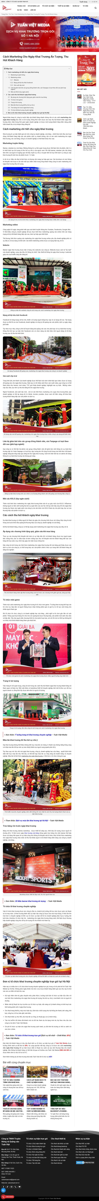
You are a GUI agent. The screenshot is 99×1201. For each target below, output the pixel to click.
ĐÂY (50, 1057)
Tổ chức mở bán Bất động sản (36, 1157)
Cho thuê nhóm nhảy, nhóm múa (86, 1149)
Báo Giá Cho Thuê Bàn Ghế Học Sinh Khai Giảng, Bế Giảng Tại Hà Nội (60, 1081)
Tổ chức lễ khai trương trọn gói (28, 1035)
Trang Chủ (4, 14)
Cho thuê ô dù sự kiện (58, 1160)
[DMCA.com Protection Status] (85, 1162)
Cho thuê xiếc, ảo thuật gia (84, 1152)
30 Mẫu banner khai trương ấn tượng (30, 901)
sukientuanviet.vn (13, 1183)
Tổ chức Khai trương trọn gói (35, 1146)
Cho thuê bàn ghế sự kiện (59, 1155)
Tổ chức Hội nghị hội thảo (34, 1155)
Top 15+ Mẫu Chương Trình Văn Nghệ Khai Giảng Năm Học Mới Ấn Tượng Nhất (12, 1081)
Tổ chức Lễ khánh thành (34, 1149)
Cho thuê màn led (57, 1152)
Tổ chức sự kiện (48, 6)
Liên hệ (33, 10)
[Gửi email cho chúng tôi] (11, 1187)
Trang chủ (21, 6)
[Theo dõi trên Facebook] (89, 2)
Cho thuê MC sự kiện (83, 1143)
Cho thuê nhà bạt (56, 1163)
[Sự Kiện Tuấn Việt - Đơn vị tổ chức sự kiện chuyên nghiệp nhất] (7, 8)
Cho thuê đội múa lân (83, 1155)
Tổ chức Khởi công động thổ (35, 1152)
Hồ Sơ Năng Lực (34, 6)
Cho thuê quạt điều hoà (58, 1157)
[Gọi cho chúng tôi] (15, 1187)
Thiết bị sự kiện (63, 6)
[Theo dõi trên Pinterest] (92, 2)
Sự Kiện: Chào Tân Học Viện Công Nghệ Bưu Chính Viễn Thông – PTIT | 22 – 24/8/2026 (89, 99)
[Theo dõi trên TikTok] (7, 1187)
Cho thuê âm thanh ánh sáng (60, 1149)
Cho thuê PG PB (81, 1146)
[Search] (96, 8)
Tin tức (11, 14)
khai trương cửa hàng (31, 833)
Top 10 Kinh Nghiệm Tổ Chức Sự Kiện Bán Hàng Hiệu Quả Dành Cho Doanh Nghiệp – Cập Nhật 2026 (37, 1110)
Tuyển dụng (83, 2)
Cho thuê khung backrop (59, 1146)
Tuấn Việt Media (61, 1043)
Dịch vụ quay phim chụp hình (85, 1157)
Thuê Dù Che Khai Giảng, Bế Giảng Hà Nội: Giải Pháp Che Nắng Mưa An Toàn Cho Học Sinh (13, 1110)
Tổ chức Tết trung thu (33, 1160)
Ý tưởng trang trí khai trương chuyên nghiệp (33, 735)
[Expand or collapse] (69, 68)
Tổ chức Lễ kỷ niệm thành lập (36, 1143)
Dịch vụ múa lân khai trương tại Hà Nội (32, 820)
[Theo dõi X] (91, 2)
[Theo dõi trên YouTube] (96, 2)
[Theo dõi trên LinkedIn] (94, 2)
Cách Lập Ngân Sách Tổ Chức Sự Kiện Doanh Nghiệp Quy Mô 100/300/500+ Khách (36, 1081)
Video (26, 10)
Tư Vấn (85, 6)
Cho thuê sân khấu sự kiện (60, 1143)
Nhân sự (76, 6)
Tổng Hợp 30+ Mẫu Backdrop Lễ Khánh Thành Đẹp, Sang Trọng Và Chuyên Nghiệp (59, 1110)
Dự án (19, 10)
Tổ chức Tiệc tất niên (33, 1163)
